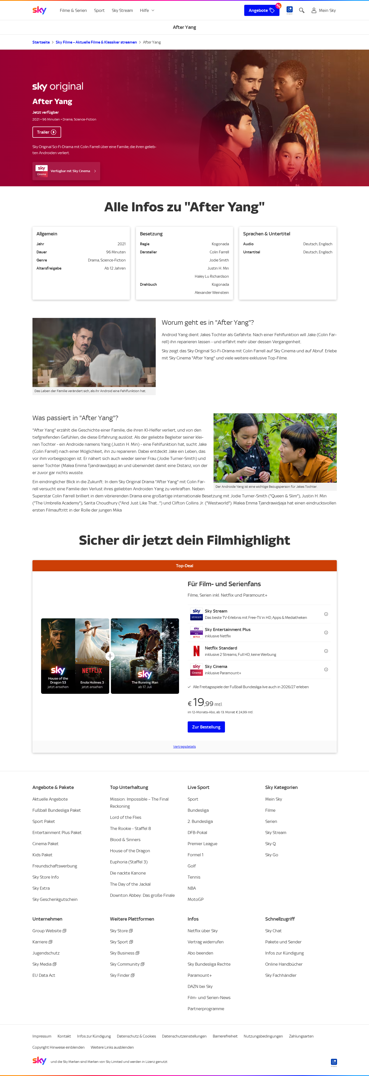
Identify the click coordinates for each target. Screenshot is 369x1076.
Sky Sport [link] (119, 941)
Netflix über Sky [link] (203, 930)
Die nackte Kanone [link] (128, 873)
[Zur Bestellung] (110, 656)
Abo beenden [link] (200, 953)
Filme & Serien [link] (73, 10)
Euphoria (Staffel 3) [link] (129, 861)
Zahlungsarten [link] (301, 1036)
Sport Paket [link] (43, 821)
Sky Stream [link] (122, 10)
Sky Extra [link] (41, 888)
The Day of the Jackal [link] (130, 884)
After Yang (152, 42)
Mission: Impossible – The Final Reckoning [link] (139, 803)
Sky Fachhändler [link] (280, 975)
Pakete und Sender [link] (283, 941)
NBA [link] (192, 888)
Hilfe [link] (144, 10)
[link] (39, 10)
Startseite (41, 42)
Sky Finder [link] (120, 975)
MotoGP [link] (196, 899)
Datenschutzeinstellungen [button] (184, 1036)
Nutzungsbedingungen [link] (263, 1036)
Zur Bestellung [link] (206, 726)
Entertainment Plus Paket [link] (57, 832)
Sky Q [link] (270, 843)
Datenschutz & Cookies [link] (136, 1036)
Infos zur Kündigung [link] (284, 953)
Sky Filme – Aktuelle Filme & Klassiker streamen (96, 42)
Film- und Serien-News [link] (209, 997)
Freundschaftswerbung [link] (54, 865)
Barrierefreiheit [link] (225, 1036)
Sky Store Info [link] (45, 877)
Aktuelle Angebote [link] (50, 799)
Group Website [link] (46, 930)
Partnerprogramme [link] (206, 1008)
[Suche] (302, 10)
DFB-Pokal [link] (197, 832)
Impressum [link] (41, 1036)
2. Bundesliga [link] (200, 821)
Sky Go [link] (271, 854)
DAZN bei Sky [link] (200, 986)
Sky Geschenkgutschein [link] (55, 899)
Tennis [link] (194, 877)
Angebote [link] (258, 10)
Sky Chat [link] (273, 930)
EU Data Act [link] (43, 975)
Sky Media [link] (41, 964)
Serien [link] (271, 821)
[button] (259, 614)
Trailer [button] (43, 132)
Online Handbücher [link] (284, 964)
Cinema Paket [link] (45, 843)
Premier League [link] (202, 843)
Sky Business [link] (122, 953)
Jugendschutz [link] (46, 953)
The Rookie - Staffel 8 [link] (130, 828)
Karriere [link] (39, 941)
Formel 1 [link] (195, 854)
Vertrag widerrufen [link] (206, 941)
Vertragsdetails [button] (184, 746)
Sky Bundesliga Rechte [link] (209, 964)
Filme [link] (270, 810)
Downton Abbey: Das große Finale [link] (142, 895)
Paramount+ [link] (200, 975)
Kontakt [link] (64, 1036)
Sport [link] (99, 10)
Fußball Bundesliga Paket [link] (56, 810)
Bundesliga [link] (198, 810)
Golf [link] (192, 865)
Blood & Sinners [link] (125, 839)
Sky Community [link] (124, 964)
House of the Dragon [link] (130, 850)
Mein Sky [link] (273, 799)
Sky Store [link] (119, 930)
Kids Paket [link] (42, 854)
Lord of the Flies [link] (125, 817)
